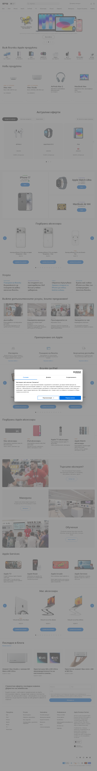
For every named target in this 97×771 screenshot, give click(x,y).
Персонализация (47, 397)
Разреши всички (70, 397)
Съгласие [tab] (25, 377)
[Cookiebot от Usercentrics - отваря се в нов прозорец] (74, 372)
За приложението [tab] (71, 377)
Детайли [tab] (48, 377)
